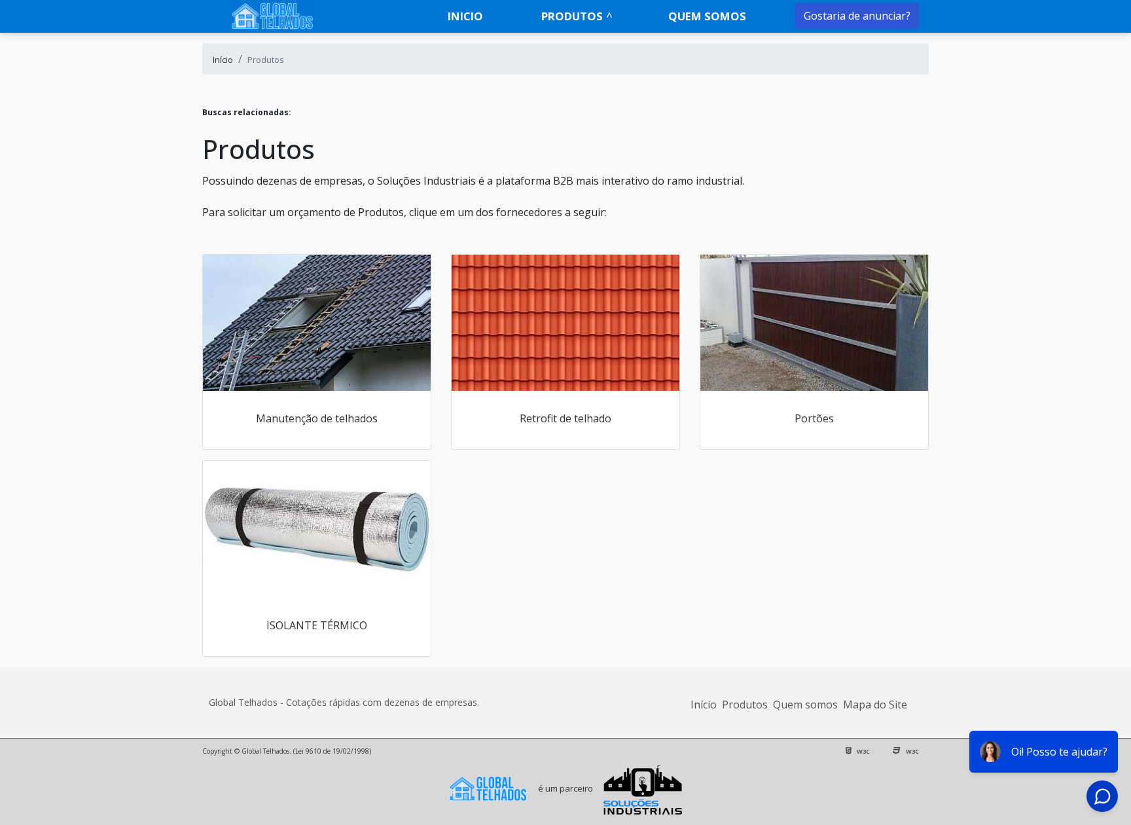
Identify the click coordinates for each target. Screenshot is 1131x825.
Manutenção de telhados (317, 418)
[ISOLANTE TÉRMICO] (317, 529)
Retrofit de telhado (565, 418)
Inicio (465, 16)
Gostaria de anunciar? (857, 16)
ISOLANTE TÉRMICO (316, 625)
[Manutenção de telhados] (317, 323)
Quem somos (707, 16)
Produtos (572, 16)
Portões (814, 418)
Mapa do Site (875, 704)
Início (704, 704)
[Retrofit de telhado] (565, 323)
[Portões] (814, 323)
